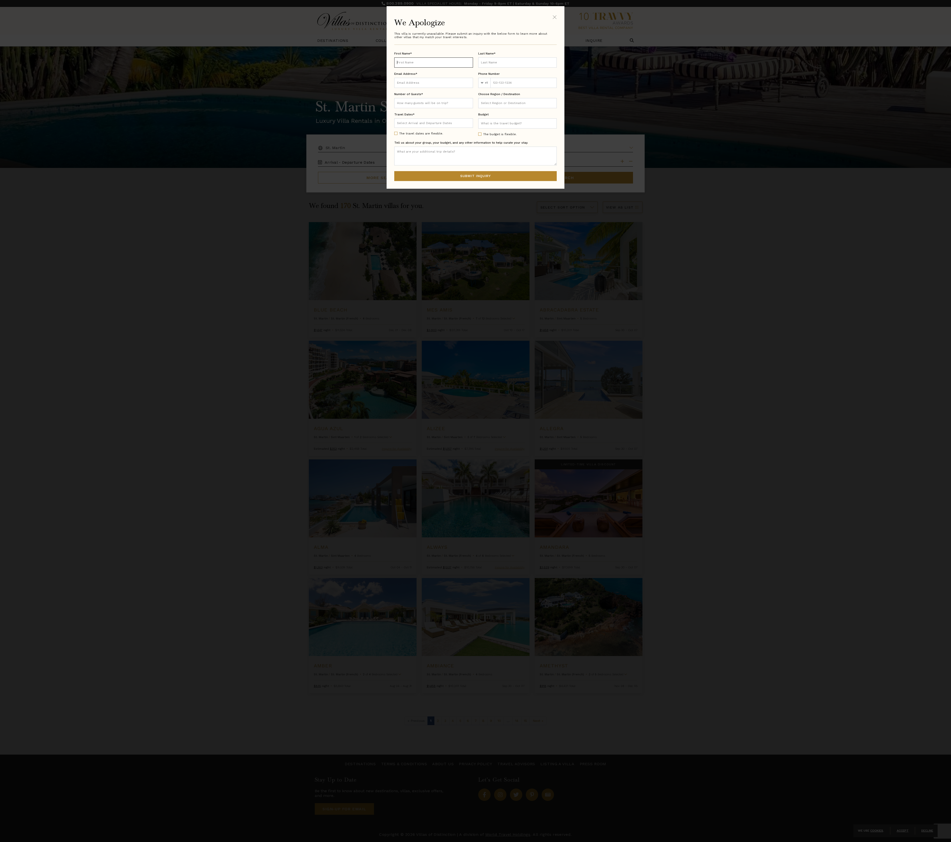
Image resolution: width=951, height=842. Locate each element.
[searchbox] (517, 103)
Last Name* (487, 53)
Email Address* (405, 74)
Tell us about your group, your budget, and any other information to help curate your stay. (461, 142)
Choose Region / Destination (499, 94)
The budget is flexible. (500, 134)
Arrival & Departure (417, 123)
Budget (483, 114)
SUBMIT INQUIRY (475, 176)
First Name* (403, 53)
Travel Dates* (404, 114)
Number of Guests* (408, 94)
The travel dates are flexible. (421, 133)
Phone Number (489, 74)
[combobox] (517, 103)
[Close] (555, 17)
